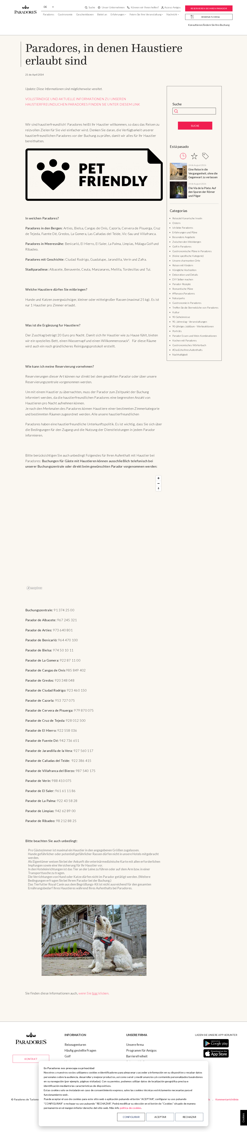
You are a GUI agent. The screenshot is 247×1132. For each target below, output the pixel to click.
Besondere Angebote (183, 237)
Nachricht (172, 14)
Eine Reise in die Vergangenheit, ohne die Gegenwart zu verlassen (203, 173)
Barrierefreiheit (137, 1056)
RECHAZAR (189, 1116)
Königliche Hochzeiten (184, 269)
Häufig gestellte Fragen (80, 1050)
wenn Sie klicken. (93, 993)
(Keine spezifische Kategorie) (188, 255)
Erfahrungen (117, 14)
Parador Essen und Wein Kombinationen (194, 335)
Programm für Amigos (141, 1050)
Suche (177, 104)
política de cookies (130, 1107)
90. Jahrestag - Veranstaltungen (189, 321)
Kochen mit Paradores (184, 340)
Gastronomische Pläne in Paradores (192, 251)
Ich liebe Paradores (182, 227)
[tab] (183, 156)
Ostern (176, 222)
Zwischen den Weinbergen (186, 241)
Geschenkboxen (85, 14)
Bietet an (102, 14)
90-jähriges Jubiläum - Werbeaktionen (193, 326)
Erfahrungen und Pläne (184, 232)
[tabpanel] (194, 181)
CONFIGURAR (131, 1116)
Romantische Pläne (182, 288)
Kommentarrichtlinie (227, 1099)
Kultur (176, 312)
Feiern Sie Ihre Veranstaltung (145, 14)
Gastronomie (65, 14)
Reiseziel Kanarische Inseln (187, 218)
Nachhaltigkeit (180, 354)
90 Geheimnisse (181, 316)
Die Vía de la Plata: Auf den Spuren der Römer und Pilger (202, 191)
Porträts (177, 331)
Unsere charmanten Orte (186, 260)
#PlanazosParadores (183, 293)
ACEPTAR (160, 1116)
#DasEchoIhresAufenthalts (187, 349)
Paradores (48, 14)
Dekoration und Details (185, 274)
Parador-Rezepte (181, 284)
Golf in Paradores (181, 246)
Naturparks (178, 298)
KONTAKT (30, 1058)
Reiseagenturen (75, 1045)
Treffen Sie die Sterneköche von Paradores (195, 307)
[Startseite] (25, 7)
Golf (68, 1056)
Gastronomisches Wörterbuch (189, 345)
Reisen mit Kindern (182, 265)
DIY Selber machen (182, 279)
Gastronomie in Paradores (186, 302)
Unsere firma (135, 1045)
